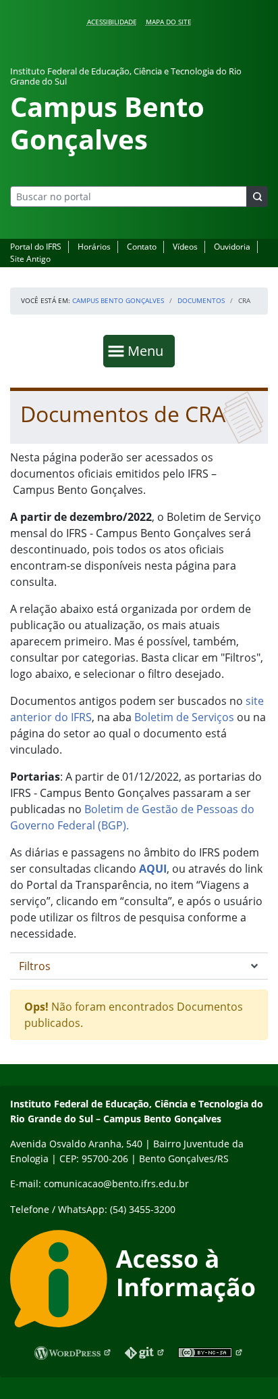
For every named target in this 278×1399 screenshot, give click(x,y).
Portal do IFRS (35, 246)
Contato (142, 246)
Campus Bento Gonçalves (118, 300)
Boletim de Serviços (184, 717)
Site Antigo (30, 259)
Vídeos (185, 246)
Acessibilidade (112, 21)
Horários (94, 246)
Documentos (201, 300)
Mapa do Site (169, 21)
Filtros (35, 966)
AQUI (153, 868)
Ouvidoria (232, 246)
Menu (148, 350)
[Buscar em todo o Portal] (257, 196)
